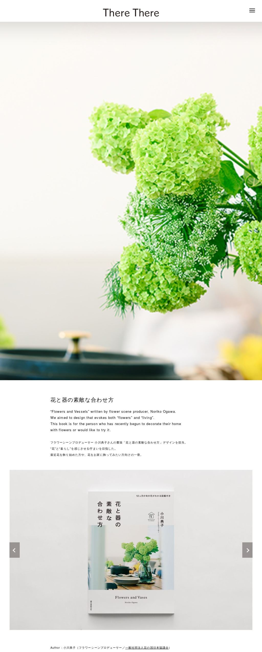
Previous (70, 550)
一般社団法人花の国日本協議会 (147, 647)
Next (192, 550)
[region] (131, 550)
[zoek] (252, 10)
